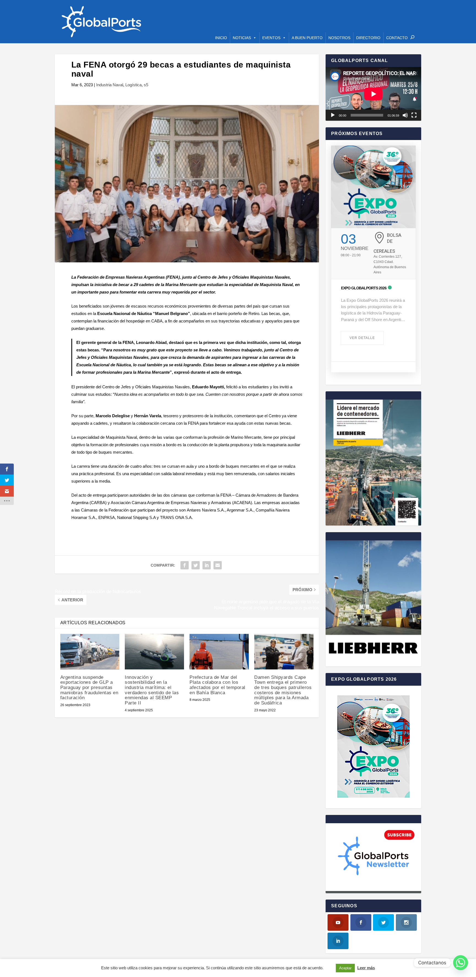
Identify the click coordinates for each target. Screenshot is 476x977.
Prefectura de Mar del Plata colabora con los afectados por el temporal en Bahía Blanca (217, 685)
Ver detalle (362, 338)
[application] (373, 94)
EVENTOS (271, 38)
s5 (146, 84)
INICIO (221, 38)
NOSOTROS (339, 38)
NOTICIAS (242, 38)
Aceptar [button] (345, 968)
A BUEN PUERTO (307, 38)
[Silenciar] (405, 115)
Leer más (366, 967)
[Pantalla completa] (414, 115)
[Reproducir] (333, 115)
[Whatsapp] (460, 962)
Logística (133, 84)
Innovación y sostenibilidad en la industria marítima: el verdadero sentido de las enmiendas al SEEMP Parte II (152, 690)
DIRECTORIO (368, 38)
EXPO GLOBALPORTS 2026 (363, 288)
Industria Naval (109, 84)
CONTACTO (397, 38)
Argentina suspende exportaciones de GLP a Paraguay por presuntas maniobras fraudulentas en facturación (89, 688)
